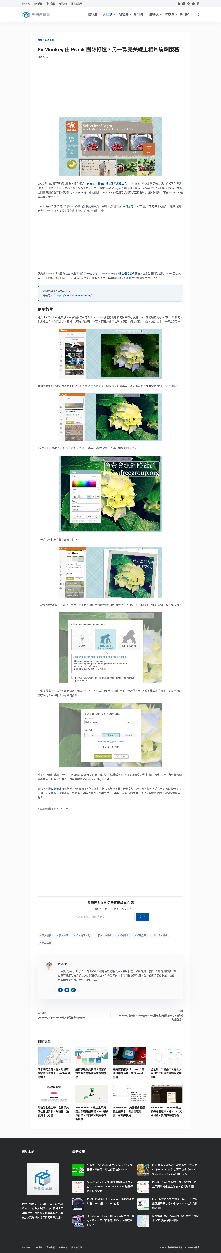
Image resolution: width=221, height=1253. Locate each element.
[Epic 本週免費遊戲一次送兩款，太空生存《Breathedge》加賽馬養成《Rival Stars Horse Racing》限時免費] (143, 1170)
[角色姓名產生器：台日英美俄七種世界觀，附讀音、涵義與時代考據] (54, 1094)
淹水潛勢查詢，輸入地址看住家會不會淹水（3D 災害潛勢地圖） (54, 1073)
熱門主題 (138, 14)
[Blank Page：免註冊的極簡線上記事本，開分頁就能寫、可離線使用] (129, 1094)
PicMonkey (51, 317)
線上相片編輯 (127, 273)
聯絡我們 (50, 3)
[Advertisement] (110, 88)
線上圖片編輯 (159, 935)
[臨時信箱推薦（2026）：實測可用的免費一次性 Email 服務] (129, 1056)
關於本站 (26, 3)
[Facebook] (179, 3)
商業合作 (63, 3)
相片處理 (140, 935)
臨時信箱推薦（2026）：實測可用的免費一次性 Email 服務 (128, 1073)
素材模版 (184, 14)
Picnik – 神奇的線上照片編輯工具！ (108, 183)
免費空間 (123, 14)
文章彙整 (38, 3)
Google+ (78, 192)
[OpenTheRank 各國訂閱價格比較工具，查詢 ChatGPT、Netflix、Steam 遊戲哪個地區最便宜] (78, 1187)
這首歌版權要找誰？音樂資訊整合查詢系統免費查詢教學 (90, 1073)
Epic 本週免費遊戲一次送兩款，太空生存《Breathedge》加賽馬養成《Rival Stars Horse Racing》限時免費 (174, 1169)
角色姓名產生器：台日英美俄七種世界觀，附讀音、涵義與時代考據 (53, 1111)
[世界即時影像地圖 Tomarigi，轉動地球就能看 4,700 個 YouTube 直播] (78, 1204)
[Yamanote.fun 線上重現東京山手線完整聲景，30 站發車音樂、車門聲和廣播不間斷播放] (91, 1094)
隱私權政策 (76, 3)
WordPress (189, 1247)
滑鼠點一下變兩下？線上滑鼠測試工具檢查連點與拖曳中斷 (166, 1073)
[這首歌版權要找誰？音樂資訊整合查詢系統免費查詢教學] (91, 1056)
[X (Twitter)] (183, 3)
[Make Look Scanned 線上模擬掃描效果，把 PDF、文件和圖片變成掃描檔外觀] (167, 1094)
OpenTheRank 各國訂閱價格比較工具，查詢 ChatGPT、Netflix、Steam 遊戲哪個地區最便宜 (110, 1186)
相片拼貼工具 (82, 935)
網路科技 (154, 14)
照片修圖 (62, 935)
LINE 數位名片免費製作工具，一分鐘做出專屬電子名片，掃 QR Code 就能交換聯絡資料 (175, 1203)
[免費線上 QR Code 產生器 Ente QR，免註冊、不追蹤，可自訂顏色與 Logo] (78, 1170)
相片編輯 (123, 935)
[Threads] (198, 3)
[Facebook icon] (60, 990)
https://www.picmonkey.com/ (74, 295)
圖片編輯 (45, 935)
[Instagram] (193, 3)
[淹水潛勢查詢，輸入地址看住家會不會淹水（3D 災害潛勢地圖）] (54, 1056)
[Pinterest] (188, 3)
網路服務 (128, 206)
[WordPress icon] (73, 990)
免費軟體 (92, 14)
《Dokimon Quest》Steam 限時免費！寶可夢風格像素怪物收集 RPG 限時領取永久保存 (110, 1220)
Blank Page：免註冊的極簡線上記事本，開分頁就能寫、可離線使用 (129, 1111)
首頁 (40, 40)
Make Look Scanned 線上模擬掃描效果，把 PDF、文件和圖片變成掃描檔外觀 (166, 1111)
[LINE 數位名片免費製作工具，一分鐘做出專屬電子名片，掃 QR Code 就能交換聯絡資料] (143, 1204)
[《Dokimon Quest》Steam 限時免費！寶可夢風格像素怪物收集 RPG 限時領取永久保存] (78, 1221)
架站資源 (169, 14)
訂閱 (142, 916)
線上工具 (107, 14)
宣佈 (179, 188)
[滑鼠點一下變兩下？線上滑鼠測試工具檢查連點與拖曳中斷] (167, 1056)
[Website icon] (66, 990)
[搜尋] (198, 14)
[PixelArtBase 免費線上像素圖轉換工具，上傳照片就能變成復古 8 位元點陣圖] (143, 1187)
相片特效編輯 (103, 935)
